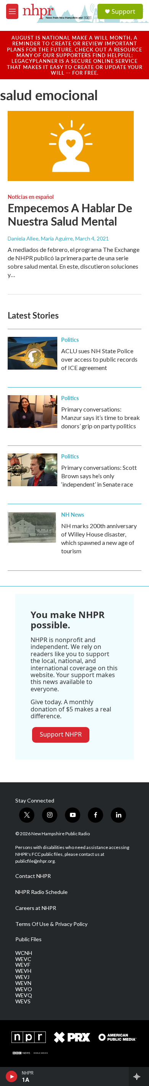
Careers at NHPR (35, 908)
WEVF (22, 965)
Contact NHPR (33, 876)
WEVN (23, 983)
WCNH (23, 953)
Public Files (28, 939)
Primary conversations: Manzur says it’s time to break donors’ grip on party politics (100, 417)
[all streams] (139, 1076)
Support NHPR (61, 734)
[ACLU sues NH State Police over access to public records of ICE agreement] (32, 353)
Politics (70, 339)
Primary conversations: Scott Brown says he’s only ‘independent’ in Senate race (99, 476)
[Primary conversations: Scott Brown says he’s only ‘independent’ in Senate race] (32, 469)
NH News (72, 514)
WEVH (23, 971)
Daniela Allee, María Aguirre (40, 238)
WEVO (23, 989)
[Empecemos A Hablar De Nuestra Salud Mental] (71, 146)
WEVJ (22, 977)
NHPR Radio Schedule (41, 892)
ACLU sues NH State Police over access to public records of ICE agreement (99, 359)
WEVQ (23, 995)
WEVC (23, 959)
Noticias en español (30, 196)
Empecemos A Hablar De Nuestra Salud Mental (70, 214)
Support (123, 11)
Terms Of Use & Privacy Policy (51, 924)
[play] (11, 1076)
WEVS (23, 1001)
